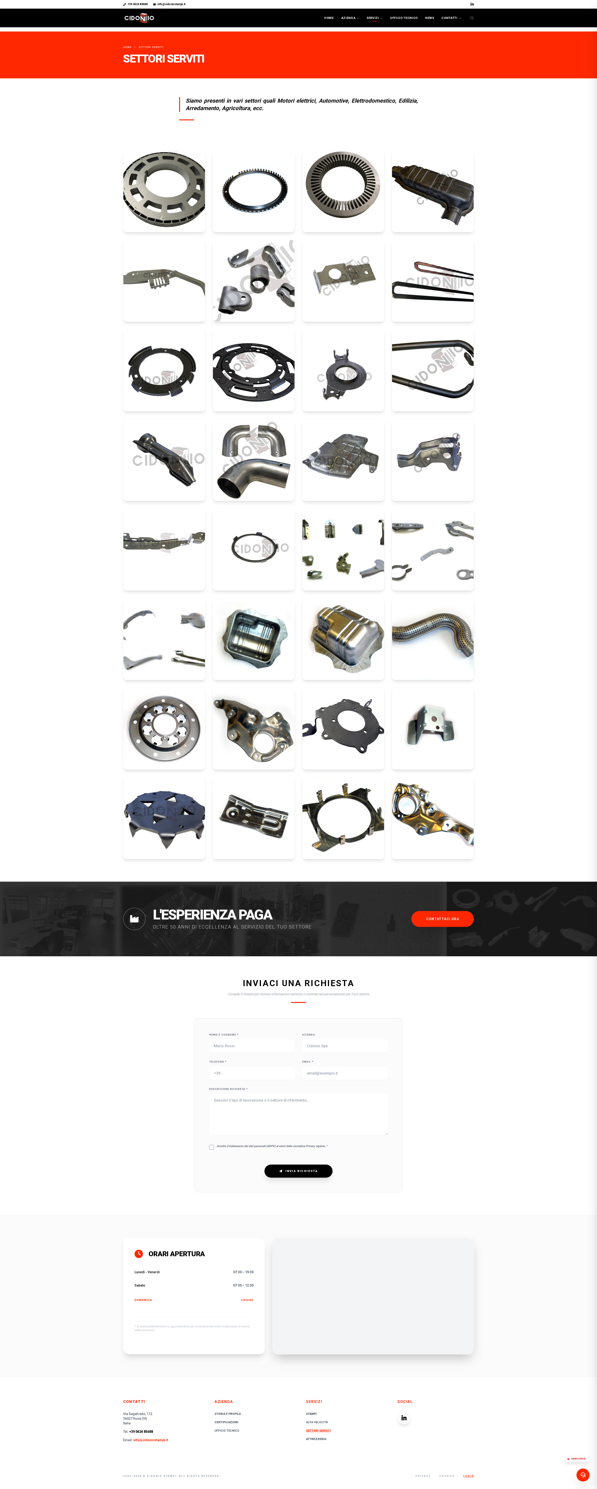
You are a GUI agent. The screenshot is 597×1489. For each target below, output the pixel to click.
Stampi (311, 1414)
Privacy (423, 1476)
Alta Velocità (317, 1422)
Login (468, 1476)
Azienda (348, 18)
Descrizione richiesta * (228, 1089)
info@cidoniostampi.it (171, 4)
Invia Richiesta (301, 1171)
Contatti (449, 18)
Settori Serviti (318, 1430)
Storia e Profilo (228, 1414)
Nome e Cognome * (224, 1034)
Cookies (447, 1476)
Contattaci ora (442, 919)
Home (329, 18)
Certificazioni (226, 1422)
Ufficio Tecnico (404, 18)
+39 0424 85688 (138, 4)
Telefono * (218, 1061)
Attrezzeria (316, 1439)
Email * (308, 1061)
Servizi (373, 18)
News (429, 18)
